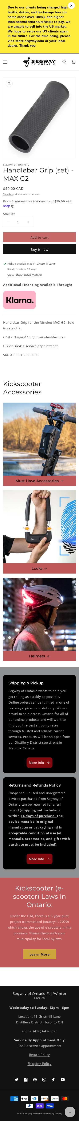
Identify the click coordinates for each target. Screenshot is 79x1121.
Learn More (39, 954)
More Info (36, 762)
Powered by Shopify (52, 1113)
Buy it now (39, 249)
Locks (37, 568)
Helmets (37, 656)
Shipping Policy (40, 1063)
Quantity (9, 214)
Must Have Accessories (37, 481)
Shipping (8, 194)
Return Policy (39, 1054)
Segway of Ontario (34, 1113)
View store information (24, 275)
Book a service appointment (36, 346)
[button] (5, 62)
